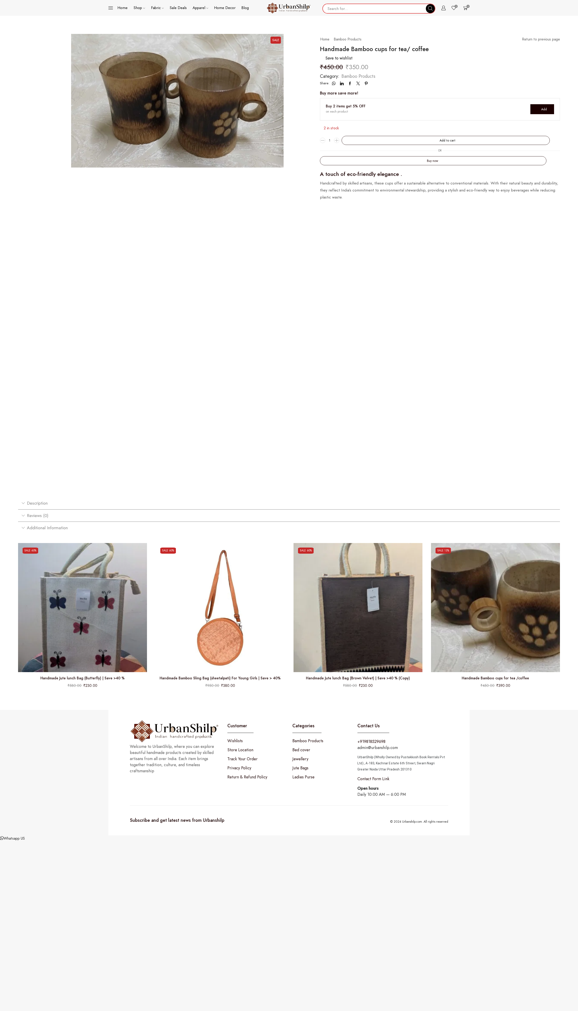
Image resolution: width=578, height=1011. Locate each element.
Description (37, 503)
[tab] (289, 503)
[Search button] (430, 8)
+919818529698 (371, 741)
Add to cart (447, 140)
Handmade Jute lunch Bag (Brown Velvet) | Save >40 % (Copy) (358, 678)
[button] (12, 838)
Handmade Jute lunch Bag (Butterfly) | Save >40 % (82, 678)
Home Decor (224, 7)
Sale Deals (178, 7)
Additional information (47, 527)
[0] (465, 8)
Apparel (199, 7)
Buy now (432, 160)
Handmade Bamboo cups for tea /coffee (495, 678)
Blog (245, 7)
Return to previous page (541, 39)
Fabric (156, 7)
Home (122, 7)
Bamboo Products (347, 39)
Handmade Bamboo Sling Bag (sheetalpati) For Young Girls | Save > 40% (220, 678)
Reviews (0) (37, 515)
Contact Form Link (373, 779)
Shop (137, 7)
